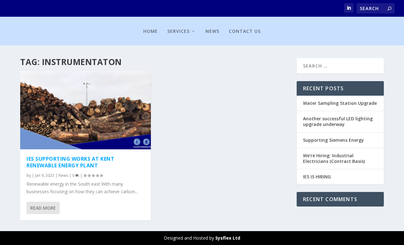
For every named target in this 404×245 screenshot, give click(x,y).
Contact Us (245, 31)
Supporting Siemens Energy (333, 140)
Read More (43, 208)
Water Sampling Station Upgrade (340, 103)
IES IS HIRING (317, 177)
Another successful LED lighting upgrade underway (338, 121)
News (212, 31)
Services (178, 31)
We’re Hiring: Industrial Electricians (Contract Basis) (334, 158)
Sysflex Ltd (227, 238)
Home (150, 31)
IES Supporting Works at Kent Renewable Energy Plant (70, 162)
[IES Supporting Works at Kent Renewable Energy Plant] (85, 110)
